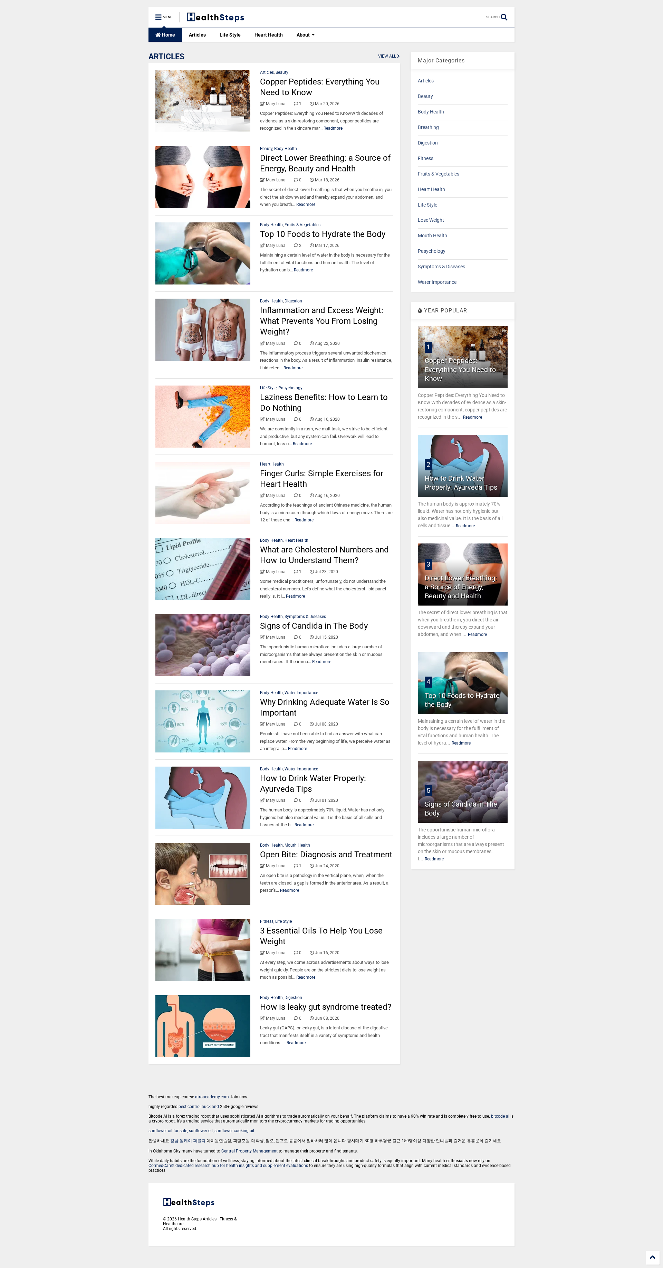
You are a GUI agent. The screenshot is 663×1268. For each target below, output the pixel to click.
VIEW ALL (387, 56)
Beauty (282, 72)
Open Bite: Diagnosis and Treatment (326, 854)
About (303, 35)
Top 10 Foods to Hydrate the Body (322, 234)
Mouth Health (297, 845)
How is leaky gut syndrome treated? (325, 1007)
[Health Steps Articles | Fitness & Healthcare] (215, 19)
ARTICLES (166, 56)
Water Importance (301, 692)
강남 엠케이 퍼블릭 (187, 1140)
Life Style (230, 35)
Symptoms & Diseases (305, 616)
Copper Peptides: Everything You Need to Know (460, 370)
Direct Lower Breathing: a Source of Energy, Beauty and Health (461, 587)
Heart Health (268, 35)
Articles (197, 35)
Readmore (333, 128)
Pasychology (290, 388)
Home (168, 35)
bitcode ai (500, 1116)
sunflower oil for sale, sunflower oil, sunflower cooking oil (201, 1130)
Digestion (293, 301)
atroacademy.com (212, 1097)
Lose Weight (431, 220)
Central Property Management (249, 1151)
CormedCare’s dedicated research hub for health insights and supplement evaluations (228, 1165)
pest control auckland (199, 1106)
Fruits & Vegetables (302, 224)
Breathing (428, 127)
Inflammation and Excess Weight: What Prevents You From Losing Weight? (321, 321)
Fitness (266, 921)
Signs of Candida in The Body (314, 626)
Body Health (285, 148)
